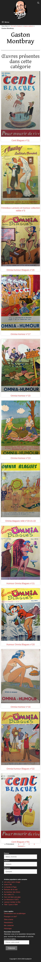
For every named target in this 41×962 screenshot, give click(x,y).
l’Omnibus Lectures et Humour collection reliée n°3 (20, 209)
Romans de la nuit (10, 889)
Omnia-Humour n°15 (20, 395)
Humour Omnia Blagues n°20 (20, 644)
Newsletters (8, 922)
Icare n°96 (8, 884)
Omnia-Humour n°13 (20, 458)
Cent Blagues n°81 (20, 842)
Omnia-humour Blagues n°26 (20, 270)
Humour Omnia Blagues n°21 (20, 583)
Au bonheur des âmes (12, 892)
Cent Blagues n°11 (20, 140)
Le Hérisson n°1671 (11, 899)
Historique (8, 928)
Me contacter (9, 925)
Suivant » (21, 846)
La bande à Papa (10, 887)
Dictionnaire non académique (14, 913)
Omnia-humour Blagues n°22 (20, 768)
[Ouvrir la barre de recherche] (38, 3)
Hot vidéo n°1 (9, 894)
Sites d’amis (8, 919)
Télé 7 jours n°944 (11, 904)
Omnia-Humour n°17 (20, 334)
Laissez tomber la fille (12, 902)
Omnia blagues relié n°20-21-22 (20, 521)
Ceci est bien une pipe (12, 897)
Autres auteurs (28, 26)
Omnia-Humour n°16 (20, 707)
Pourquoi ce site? (10, 916)
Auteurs (19, 26)
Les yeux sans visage (12, 882)
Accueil (13, 26)
